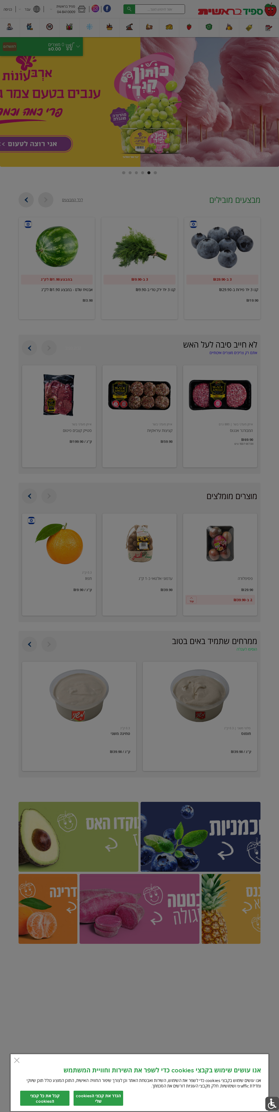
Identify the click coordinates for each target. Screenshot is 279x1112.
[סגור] (17, 1060)
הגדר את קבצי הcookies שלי (98, 1098)
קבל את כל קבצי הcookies (45, 1098)
